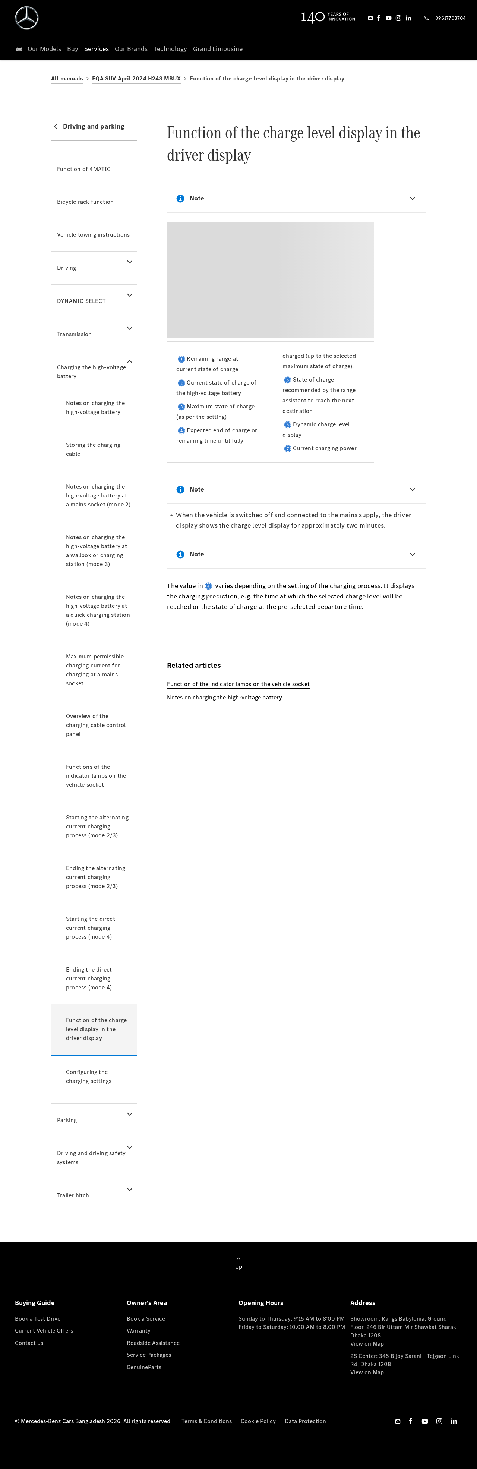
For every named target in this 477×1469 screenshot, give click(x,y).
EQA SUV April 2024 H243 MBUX (136, 78)
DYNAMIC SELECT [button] (81, 301)
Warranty (139, 1330)
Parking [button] (67, 1120)
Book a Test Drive (37, 1319)
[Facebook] (379, 18)
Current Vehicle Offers (44, 1330)
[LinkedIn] (408, 18)
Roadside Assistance (153, 1343)
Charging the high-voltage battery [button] (91, 371)
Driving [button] (66, 268)
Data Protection (305, 1421)
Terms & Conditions (206, 1421)
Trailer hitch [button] (73, 1195)
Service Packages (149, 1355)
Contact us (29, 1343)
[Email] (370, 18)
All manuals (67, 78)
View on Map (367, 1344)
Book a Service (146, 1319)
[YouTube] (389, 18)
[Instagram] (398, 18)
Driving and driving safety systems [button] (91, 1157)
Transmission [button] (74, 334)
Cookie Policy (258, 1421)
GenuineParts (144, 1367)
